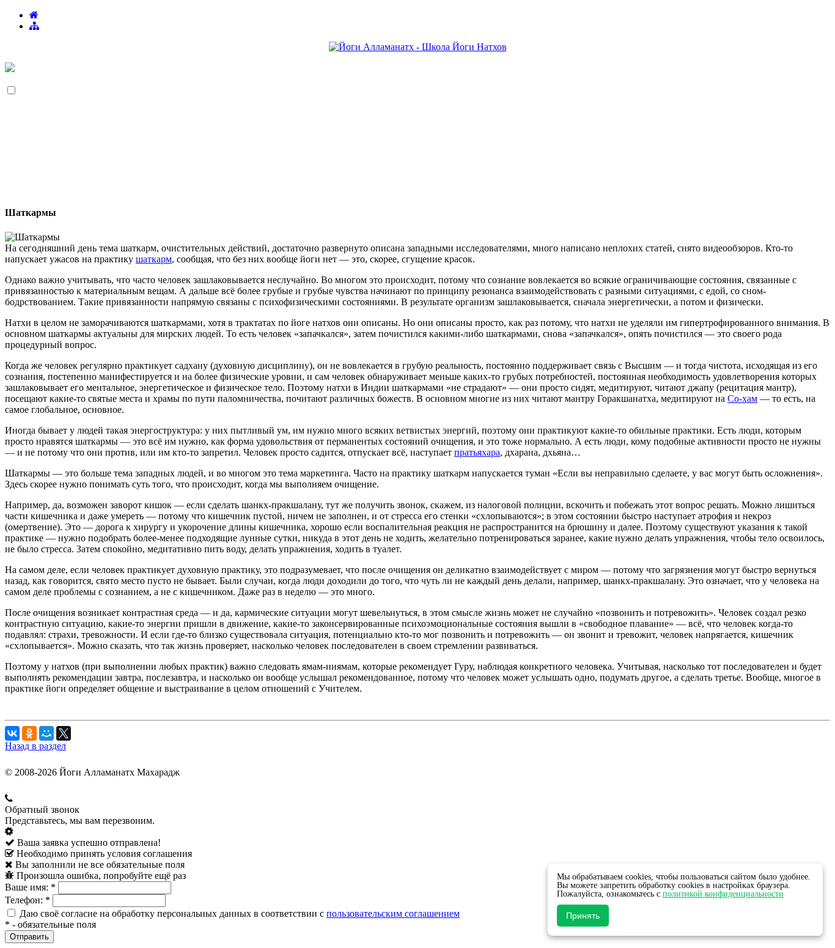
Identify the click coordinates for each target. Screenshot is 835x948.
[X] (63, 733)
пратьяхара (477, 452)
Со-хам (742, 398)
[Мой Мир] (46, 733)
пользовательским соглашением (393, 913)
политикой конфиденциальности (723, 893)
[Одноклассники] (29, 733)
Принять (583, 915)
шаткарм (154, 259)
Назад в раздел (35, 746)
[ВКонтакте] (12, 733)
